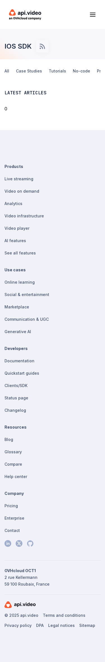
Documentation (19, 360)
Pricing (11, 505)
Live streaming (18, 178)
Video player (16, 228)
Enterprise (14, 518)
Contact (12, 530)
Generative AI (17, 331)
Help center (15, 476)
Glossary (13, 451)
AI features (15, 240)
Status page (16, 397)
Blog (8, 439)
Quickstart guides (21, 373)
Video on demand (21, 191)
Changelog (15, 410)
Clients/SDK (15, 385)
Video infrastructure (24, 215)
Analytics (13, 203)
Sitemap (87, 625)
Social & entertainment (26, 294)
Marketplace (16, 306)
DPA (40, 625)
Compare (13, 464)
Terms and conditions (64, 615)
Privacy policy (18, 625)
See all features (20, 253)
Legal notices (61, 625)
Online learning (19, 282)
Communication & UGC (26, 319)
